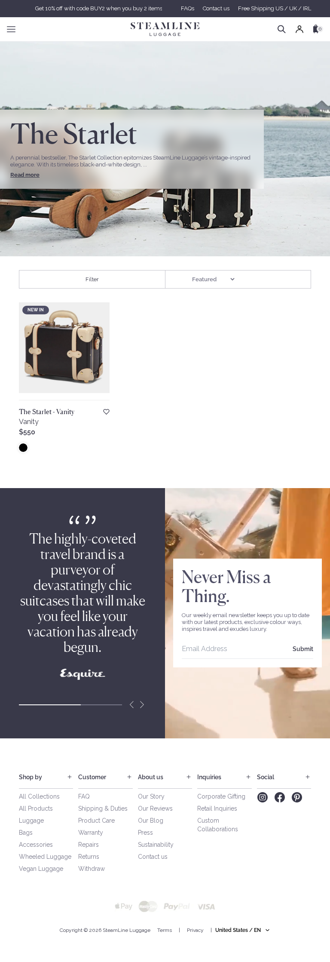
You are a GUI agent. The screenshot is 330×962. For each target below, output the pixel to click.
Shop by (30, 777)
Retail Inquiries (217, 808)
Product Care (96, 820)
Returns (88, 856)
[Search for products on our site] (282, 29)
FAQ (84, 796)
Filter (92, 279)
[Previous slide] (131, 705)
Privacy (195, 930)
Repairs (88, 844)
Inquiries (209, 777)
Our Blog (150, 820)
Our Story (151, 796)
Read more (25, 175)
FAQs (187, 8)
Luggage (31, 820)
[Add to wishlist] (106, 412)
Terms (164, 930)
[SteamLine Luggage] (165, 29)
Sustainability (156, 844)
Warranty (90, 832)
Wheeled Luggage (45, 856)
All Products (36, 808)
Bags (26, 832)
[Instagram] (262, 797)
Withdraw (91, 868)
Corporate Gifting (221, 796)
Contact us (216, 8)
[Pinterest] (297, 797)
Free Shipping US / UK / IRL (274, 8)
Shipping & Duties (103, 808)
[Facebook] (280, 797)
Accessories (36, 844)
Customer (92, 777)
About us (150, 777)
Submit (303, 648)
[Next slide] (142, 705)
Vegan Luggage (41, 868)
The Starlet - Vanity (46, 411)
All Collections (39, 796)
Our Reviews (155, 808)
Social (265, 777)
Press (145, 832)
